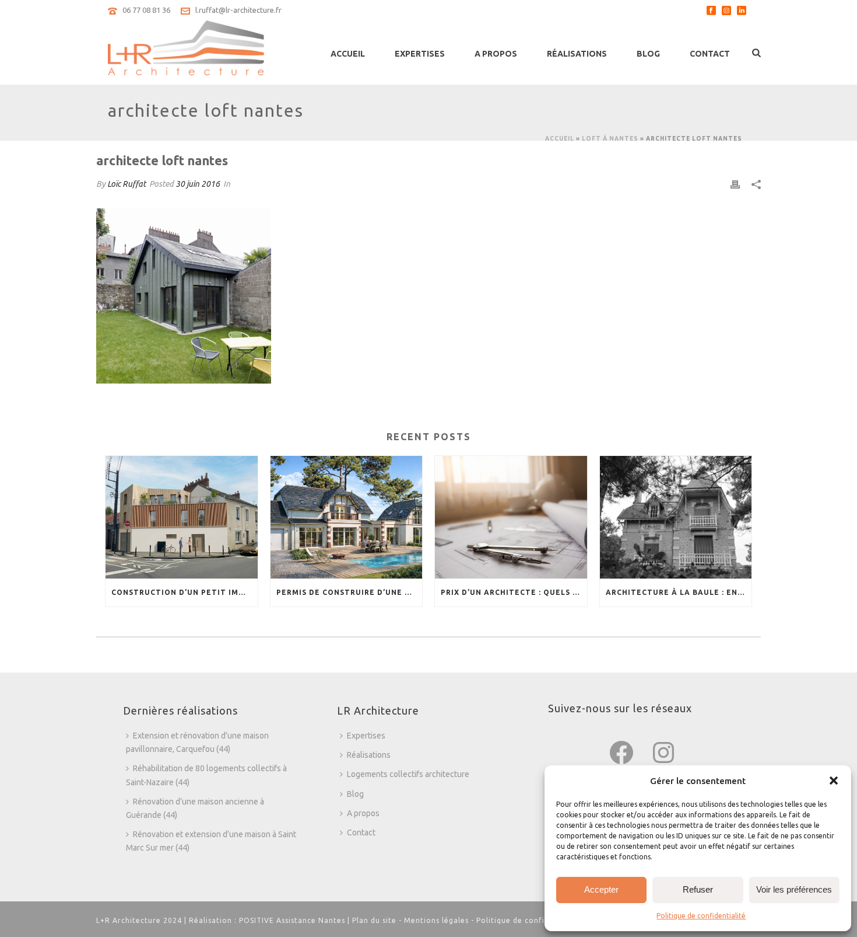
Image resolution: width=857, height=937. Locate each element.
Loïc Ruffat (126, 184)
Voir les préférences (794, 889)
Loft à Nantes (610, 138)
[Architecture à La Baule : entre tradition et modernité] (676, 517)
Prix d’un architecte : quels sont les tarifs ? (514, 592)
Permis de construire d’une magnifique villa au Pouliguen (349, 592)
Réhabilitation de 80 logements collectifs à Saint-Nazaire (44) (206, 775)
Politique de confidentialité (701, 915)
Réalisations (577, 53)
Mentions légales (436, 920)
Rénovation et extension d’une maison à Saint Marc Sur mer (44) (211, 841)
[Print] (735, 184)
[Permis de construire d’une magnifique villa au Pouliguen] (347, 517)
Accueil (348, 53)
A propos (496, 53)
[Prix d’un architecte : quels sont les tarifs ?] (511, 517)
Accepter (601, 889)
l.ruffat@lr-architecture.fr (238, 10)
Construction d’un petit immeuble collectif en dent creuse (184, 592)
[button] (834, 780)
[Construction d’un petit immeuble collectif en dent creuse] (182, 517)
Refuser (698, 889)
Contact (710, 53)
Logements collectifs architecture (408, 774)
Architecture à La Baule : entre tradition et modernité (679, 592)
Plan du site (374, 920)
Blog (648, 53)
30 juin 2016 (197, 184)
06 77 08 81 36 (146, 10)
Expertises (420, 53)
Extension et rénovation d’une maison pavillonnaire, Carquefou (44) (197, 742)
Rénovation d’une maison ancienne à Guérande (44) (195, 808)
